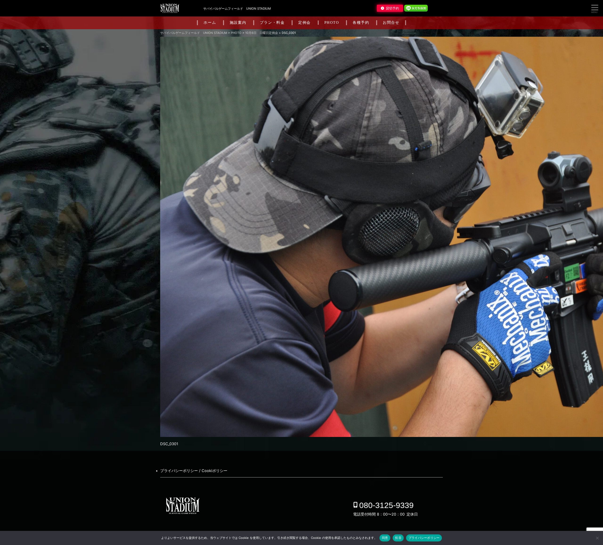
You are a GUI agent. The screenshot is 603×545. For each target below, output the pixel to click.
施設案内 (238, 22)
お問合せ (391, 22)
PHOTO (331, 22)
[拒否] (597, 538)
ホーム (210, 22)
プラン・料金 (272, 22)
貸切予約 (392, 8)
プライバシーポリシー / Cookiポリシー (193, 470)
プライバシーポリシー (424, 538)
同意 (385, 538)
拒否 (398, 538)
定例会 (304, 22)
